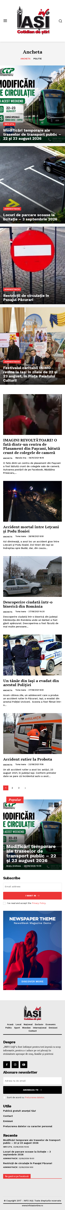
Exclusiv (39, 1024)
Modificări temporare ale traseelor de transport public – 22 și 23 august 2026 (31, 853)
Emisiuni (53, 1028)
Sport (17, 1028)
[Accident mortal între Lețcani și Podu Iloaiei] (32, 501)
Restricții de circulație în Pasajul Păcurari (27, 1163)
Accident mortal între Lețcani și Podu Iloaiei (31, 528)
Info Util (9, 124)
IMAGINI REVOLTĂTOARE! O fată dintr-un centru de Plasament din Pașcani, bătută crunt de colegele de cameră (31, 446)
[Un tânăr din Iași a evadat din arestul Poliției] (32, 655)
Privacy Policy (38, 903)
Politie (37, 58)
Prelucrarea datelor (34, 1097)
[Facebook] (6, 1064)
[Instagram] (15, 1064)
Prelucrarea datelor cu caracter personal (27, 1126)
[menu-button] (5, 21)
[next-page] (25, 787)
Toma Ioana (20, 536)
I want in (30, 895)
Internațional (39, 1028)
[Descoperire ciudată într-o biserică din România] (32, 576)
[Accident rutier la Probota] (32, 733)
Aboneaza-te (30, 1090)
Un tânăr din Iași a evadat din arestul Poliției (31, 682)
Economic (51, 1024)
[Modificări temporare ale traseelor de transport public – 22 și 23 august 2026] (32, 104)
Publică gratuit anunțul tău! (19, 1110)
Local (18, 1024)
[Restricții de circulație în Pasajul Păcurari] (32, 265)
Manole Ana (20, 458)
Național (28, 1024)
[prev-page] (50, 805)
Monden (26, 1028)
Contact (33, 1031)
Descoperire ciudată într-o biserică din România (27, 604)
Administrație (12, 209)
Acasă (10, 1024)
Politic (8, 1028)
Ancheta (25, 58)
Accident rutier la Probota (27, 759)
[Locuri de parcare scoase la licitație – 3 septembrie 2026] (32, 185)
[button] (60, 21)
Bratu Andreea (13, 866)
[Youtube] (23, 1064)
